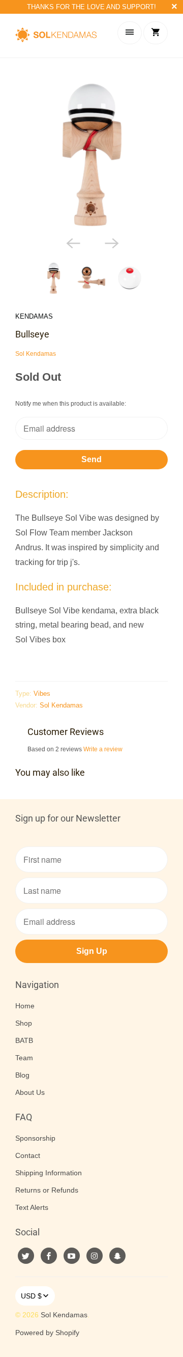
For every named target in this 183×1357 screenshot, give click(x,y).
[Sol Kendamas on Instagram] (94, 1256)
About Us (30, 1092)
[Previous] (72, 242)
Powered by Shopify (47, 1332)
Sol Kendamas (35, 353)
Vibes (42, 693)
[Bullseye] (91, 154)
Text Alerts (31, 1207)
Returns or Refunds (46, 1190)
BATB (24, 1040)
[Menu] (129, 32)
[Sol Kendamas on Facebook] (49, 1256)
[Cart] (155, 32)
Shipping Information (48, 1173)
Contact (27, 1155)
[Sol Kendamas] (56, 35)
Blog (22, 1075)
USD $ (31, 1296)
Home (25, 1006)
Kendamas (34, 316)
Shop (23, 1023)
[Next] (111, 242)
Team (24, 1058)
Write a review (103, 749)
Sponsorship (35, 1138)
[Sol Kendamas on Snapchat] (117, 1256)
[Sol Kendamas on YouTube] (72, 1256)
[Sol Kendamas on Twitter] (26, 1256)
